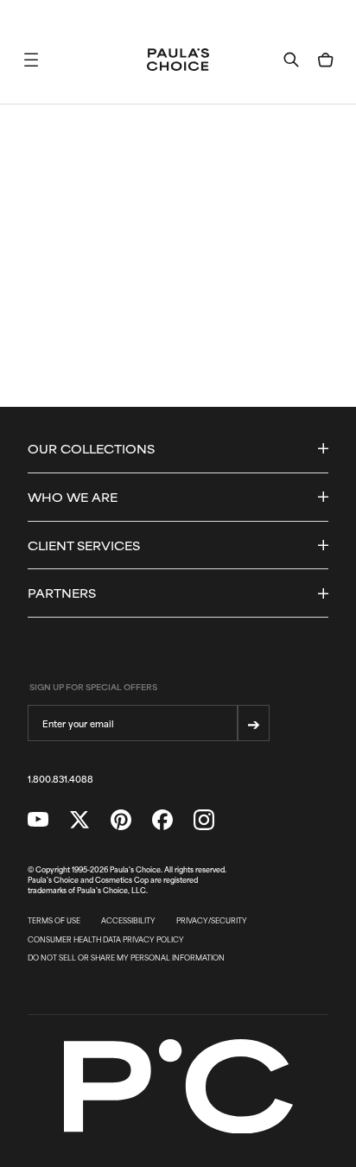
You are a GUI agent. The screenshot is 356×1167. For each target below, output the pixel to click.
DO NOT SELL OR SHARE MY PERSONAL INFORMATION (126, 958)
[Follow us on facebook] (162, 819)
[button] (31, 59)
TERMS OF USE (54, 920)
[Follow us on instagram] (204, 819)
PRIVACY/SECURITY (211, 920)
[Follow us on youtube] (38, 819)
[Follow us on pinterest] (121, 819)
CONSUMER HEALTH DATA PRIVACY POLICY (106, 940)
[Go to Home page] (178, 59)
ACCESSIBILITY (128, 920)
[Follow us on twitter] (79, 819)
